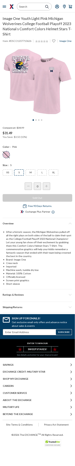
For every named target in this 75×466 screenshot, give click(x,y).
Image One (65, 40)
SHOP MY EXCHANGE (15, 378)
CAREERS (8, 386)
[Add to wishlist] (54, 41)
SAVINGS (8, 364)
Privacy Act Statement (56, 424)
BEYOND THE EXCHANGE (18, 414)
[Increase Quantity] (46, 186)
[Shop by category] (5, 7)
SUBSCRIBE (64, 332)
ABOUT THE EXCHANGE (17, 400)
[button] (37, 294)
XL (53, 172)
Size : (6, 165)
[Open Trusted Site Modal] (53, 443)
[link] (41, 41)
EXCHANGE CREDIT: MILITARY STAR (24, 371)
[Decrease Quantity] (28, 186)
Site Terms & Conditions (19, 424)
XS (7, 172)
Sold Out (37, 197)
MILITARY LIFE (11, 407)
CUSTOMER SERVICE (15, 393)
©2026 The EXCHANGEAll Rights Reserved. (37, 434)
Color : (6, 146)
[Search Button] (47, 6)
